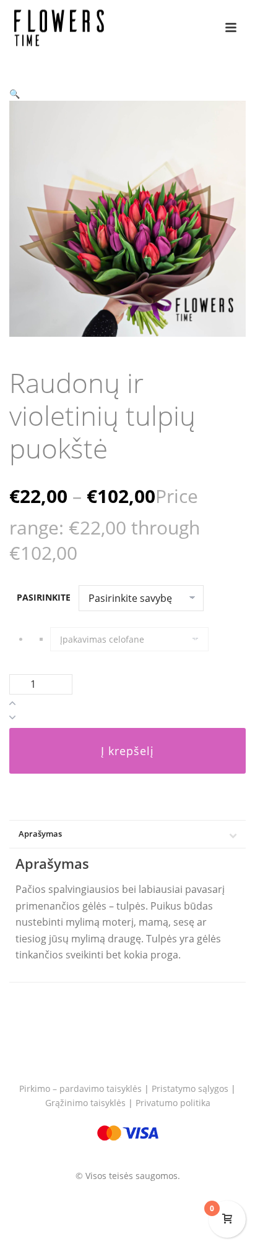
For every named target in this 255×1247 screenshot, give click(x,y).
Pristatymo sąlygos (190, 1088)
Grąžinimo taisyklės (85, 1103)
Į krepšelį (127, 750)
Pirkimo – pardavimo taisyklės (80, 1088)
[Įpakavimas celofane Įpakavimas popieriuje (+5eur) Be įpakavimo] (148, 639)
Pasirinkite (44, 597)
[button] (14, 93)
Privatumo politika (173, 1103)
